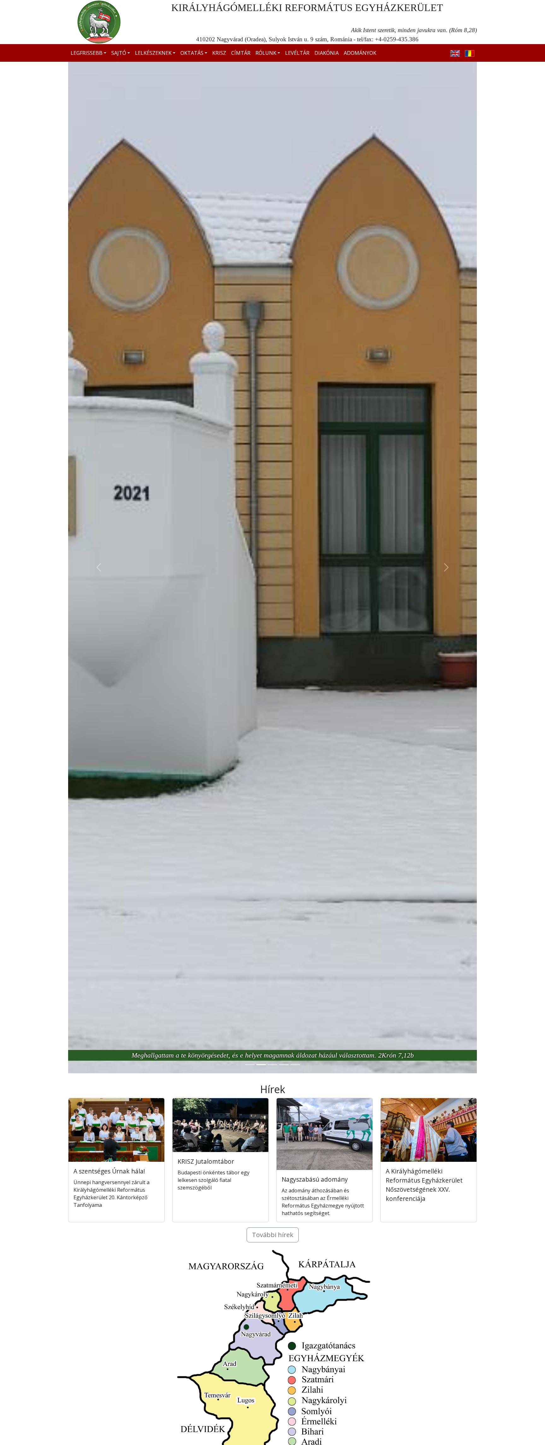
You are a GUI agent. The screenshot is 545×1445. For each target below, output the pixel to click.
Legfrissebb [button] (87, 52)
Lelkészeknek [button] (153, 52)
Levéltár (297, 52)
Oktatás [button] (191, 52)
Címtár (240, 52)
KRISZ (219, 52)
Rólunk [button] (265, 52)
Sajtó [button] (118, 52)
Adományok (360, 52)
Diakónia (326, 52)
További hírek (272, 1234)
